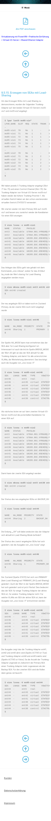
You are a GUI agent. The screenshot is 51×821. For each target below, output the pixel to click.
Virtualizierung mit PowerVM (14, 36)
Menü (27, 7)
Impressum (9, 803)
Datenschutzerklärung (15, 790)
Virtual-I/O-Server (11, 40)
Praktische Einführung (39, 36)
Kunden (8, 778)
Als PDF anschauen (25, 29)
